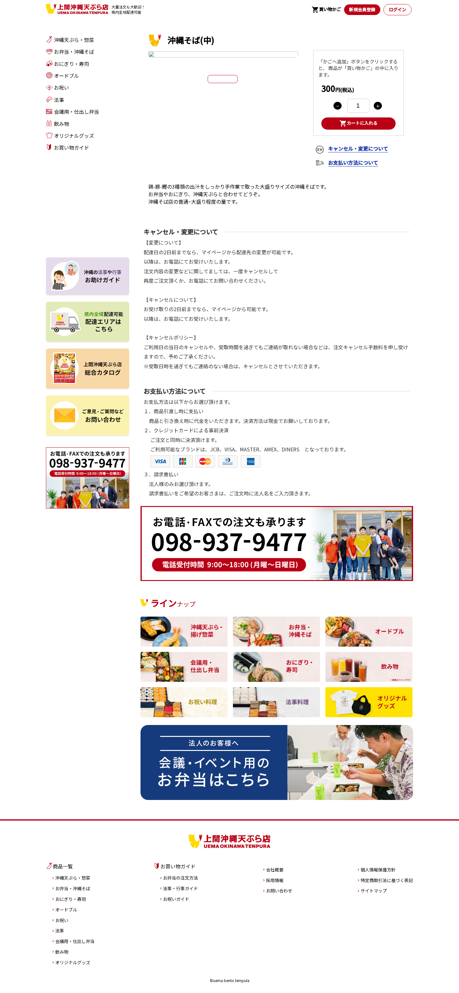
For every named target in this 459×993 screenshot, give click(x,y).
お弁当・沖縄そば (72, 888)
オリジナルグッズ (72, 962)
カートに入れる (358, 123)
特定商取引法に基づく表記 (387, 880)
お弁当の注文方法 (180, 878)
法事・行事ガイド (180, 888)
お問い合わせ (279, 890)
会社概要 (275, 869)
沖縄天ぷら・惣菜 (72, 878)
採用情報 (275, 880)
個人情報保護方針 (378, 869)
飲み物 (61, 952)
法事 (59, 930)
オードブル (66, 909)
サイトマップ (374, 890)
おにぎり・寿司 (70, 899)
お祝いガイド (176, 899)
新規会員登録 (362, 9)
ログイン (397, 9)
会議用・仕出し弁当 (75, 941)
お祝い (61, 920)
